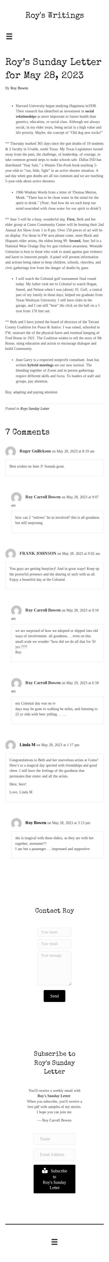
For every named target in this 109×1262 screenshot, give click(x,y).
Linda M (27, 744)
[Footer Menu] (54, 1242)
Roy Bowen (35, 822)
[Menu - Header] (9, 36)
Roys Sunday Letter (34, 409)
